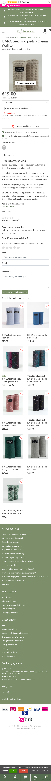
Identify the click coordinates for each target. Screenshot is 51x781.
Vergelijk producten (10, 613)
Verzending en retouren (12, 546)
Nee (23, 771)
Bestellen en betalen (10, 542)
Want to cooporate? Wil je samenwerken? (19, 573)
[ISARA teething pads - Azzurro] (13, 315)
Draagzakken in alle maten (13, 637)
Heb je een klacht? (9, 565)
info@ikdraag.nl (10, 676)
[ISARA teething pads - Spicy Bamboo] (38, 359)
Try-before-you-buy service (13, 557)
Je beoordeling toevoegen (15, 292)
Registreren (7, 597)
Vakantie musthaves (10, 629)
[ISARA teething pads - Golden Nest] (38, 403)
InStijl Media (30, 728)
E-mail (4, 263)
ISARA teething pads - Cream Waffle (28, 37)
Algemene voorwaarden (12, 550)
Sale (3, 625)
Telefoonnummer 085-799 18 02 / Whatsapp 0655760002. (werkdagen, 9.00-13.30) (25, 672)
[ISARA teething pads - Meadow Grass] (13, 403)
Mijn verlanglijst (8, 609)
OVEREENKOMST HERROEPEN (14, 534)
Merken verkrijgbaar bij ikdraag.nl (15, 633)
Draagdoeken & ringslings (12, 641)
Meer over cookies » (40, 771)
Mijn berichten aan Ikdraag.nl (14, 605)
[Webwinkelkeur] (25, 719)
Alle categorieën (9, 656)
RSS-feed (6, 584)
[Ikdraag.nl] (25, 31)
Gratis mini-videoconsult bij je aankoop (18, 561)
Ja (13, 771)
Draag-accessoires (9, 645)
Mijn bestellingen (9, 601)
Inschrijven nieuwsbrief (11, 699)
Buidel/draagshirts (9, 652)
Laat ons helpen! (8, 206)
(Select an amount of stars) (23, 243)
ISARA (9, 49)
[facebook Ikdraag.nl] (4, 692)
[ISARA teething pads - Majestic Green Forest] (13, 490)
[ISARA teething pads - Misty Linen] (38, 446)
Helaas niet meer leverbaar (13, 581)
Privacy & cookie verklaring (13, 554)
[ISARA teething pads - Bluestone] (38, 315)
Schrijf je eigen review (21, 49)
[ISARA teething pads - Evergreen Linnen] (13, 446)
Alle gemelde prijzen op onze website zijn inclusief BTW (25, 577)
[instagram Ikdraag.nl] (8, 692)
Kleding (5, 649)
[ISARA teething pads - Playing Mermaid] (13, 359)
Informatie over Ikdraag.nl (12, 538)
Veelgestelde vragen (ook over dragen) (18, 569)
